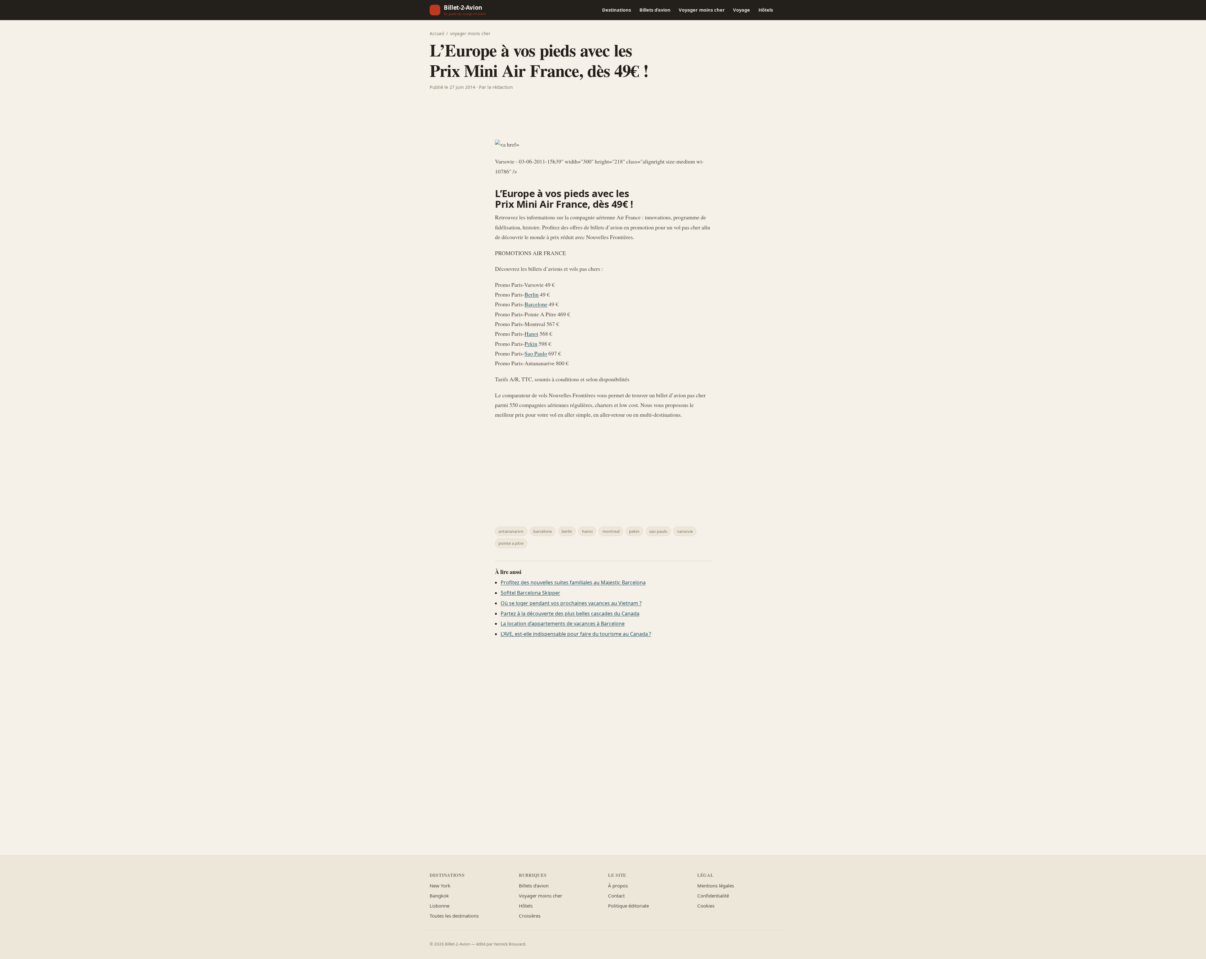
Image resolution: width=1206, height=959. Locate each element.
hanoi (587, 531)
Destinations (616, 10)
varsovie (685, 531)
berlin (567, 531)
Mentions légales (715, 885)
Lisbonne (439, 906)
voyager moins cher (470, 33)
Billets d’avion (655, 10)
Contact (616, 895)
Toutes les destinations (454, 916)
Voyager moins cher (702, 10)
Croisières (530, 916)
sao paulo (658, 531)
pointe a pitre (511, 543)
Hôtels (765, 10)
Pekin (530, 343)
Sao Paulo (535, 353)
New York (440, 885)
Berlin (531, 294)
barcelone (542, 531)
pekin (634, 531)
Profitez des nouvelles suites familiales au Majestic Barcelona (573, 582)
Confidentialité (713, 895)
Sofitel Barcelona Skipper (530, 592)
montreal (611, 531)
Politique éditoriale (628, 906)
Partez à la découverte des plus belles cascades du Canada (570, 613)
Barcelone (535, 304)
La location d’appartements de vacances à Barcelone (563, 623)
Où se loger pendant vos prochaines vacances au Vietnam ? (571, 603)
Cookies (705, 906)
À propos (618, 885)
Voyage (741, 10)
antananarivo (511, 531)
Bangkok (439, 895)
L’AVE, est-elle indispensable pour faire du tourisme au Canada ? (576, 633)
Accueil (437, 33)
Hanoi (531, 333)
